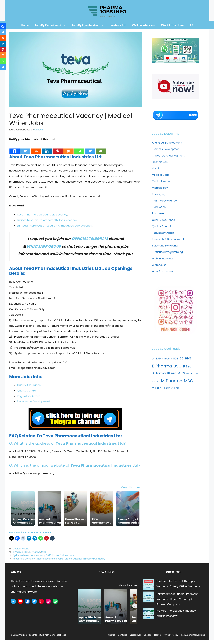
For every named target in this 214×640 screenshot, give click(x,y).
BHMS (188, 358)
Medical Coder (161, 175)
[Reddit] (36, 148)
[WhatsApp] (55, 601)
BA (153, 359)
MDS (153, 382)
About (111, 634)
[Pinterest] (58, 148)
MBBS (181, 373)
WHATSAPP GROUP (44, 246)
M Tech (156, 388)
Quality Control (27, 390)
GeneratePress (58, 634)
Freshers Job (118, 25)
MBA (173, 373)
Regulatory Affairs (28, 396)
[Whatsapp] (79, 148)
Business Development (166, 149)
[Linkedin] (47, 148)
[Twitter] (25, 148)
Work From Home (172, 25)
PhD (176, 388)
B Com (168, 358)
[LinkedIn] (27, 601)
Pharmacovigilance (164, 200)
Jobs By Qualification (85, 25)
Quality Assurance (29, 385)
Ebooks (147, 634)
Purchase (158, 213)
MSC (43, 552)
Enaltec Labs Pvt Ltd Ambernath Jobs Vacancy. (47, 220)
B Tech (188, 366)
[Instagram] (48, 601)
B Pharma (18, 552)
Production (159, 207)
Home (25, 25)
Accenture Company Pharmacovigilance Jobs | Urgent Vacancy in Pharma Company (59, 558)
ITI (168, 373)
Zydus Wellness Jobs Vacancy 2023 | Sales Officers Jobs (43, 555)
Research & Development (33, 401)
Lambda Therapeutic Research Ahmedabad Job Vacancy (54, 225)
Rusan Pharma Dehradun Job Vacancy (42, 214)
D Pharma (159, 373)
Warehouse (159, 265)
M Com (189, 373)
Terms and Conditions (193, 634)
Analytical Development (167, 142)
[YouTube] (20, 601)
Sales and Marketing (165, 245)
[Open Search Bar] (191, 25)
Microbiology (160, 188)
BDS (175, 358)
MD (196, 373)
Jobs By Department (48, 25)
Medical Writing (21, 548)
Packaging (158, 194)
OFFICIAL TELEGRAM (90, 238)
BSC (26, 552)
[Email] (101, 148)
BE (181, 358)
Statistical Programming (167, 252)
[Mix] (68, 148)
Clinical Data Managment (168, 155)
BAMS (159, 358)
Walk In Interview (143, 25)
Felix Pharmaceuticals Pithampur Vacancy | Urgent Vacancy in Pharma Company (177, 599)
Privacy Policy (171, 634)
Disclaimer (135, 634)
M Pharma (34, 552)
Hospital (157, 168)
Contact (122, 634)
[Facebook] (14, 148)
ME (158, 381)
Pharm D (168, 388)
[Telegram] (90, 148)
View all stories (130, 487)
